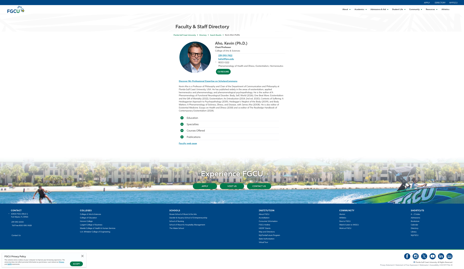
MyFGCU (453, 3)
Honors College (86, 221)
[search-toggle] (455, 9)
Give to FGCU (345, 221)
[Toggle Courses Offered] (182, 130)
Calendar (414, 225)
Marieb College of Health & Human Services (97, 228)
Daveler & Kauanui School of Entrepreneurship (188, 218)
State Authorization (266, 239)
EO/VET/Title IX (446, 265)
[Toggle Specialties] (182, 124)
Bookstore (415, 221)
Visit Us (232, 186)
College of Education (88, 218)
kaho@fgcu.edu (226, 59)
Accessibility (434, 265)
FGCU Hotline (264, 225)
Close (82, 256)
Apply (427, 3)
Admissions (415, 218)
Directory (440, 3)
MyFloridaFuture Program (269, 235)
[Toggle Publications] (182, 137)
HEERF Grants (265, 228)
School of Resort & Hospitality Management (187, 225)
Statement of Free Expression (406, 265)
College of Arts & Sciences (90, 214)
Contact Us (259, 186)
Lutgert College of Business (91, 225)
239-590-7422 (225, 56)
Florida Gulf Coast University (185, 35)
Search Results (215, 35)
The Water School (176, 228)
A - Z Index (415, 214)
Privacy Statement (387, 265)
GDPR (9, 264)
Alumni (342, 214)
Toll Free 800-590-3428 (22, 226)
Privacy (61, 262)
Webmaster (424, 265)
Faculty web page (188, 144)
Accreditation (264, 218)
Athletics (445, 10)
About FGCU (264, 214)
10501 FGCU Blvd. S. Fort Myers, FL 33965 (19, 215)
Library (414, 232)
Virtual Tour (263, 242)
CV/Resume (223, 72)
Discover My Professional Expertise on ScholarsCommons (208, 81)
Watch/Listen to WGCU (349, 225)
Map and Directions (267, 232)
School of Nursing (176, 221)
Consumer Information (268, 221)
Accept (76, 264)
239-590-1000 (17, 222)
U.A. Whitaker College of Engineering (95, 232)
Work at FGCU (345, 228)
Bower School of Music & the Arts (183, 214)
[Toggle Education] (182, 118)
